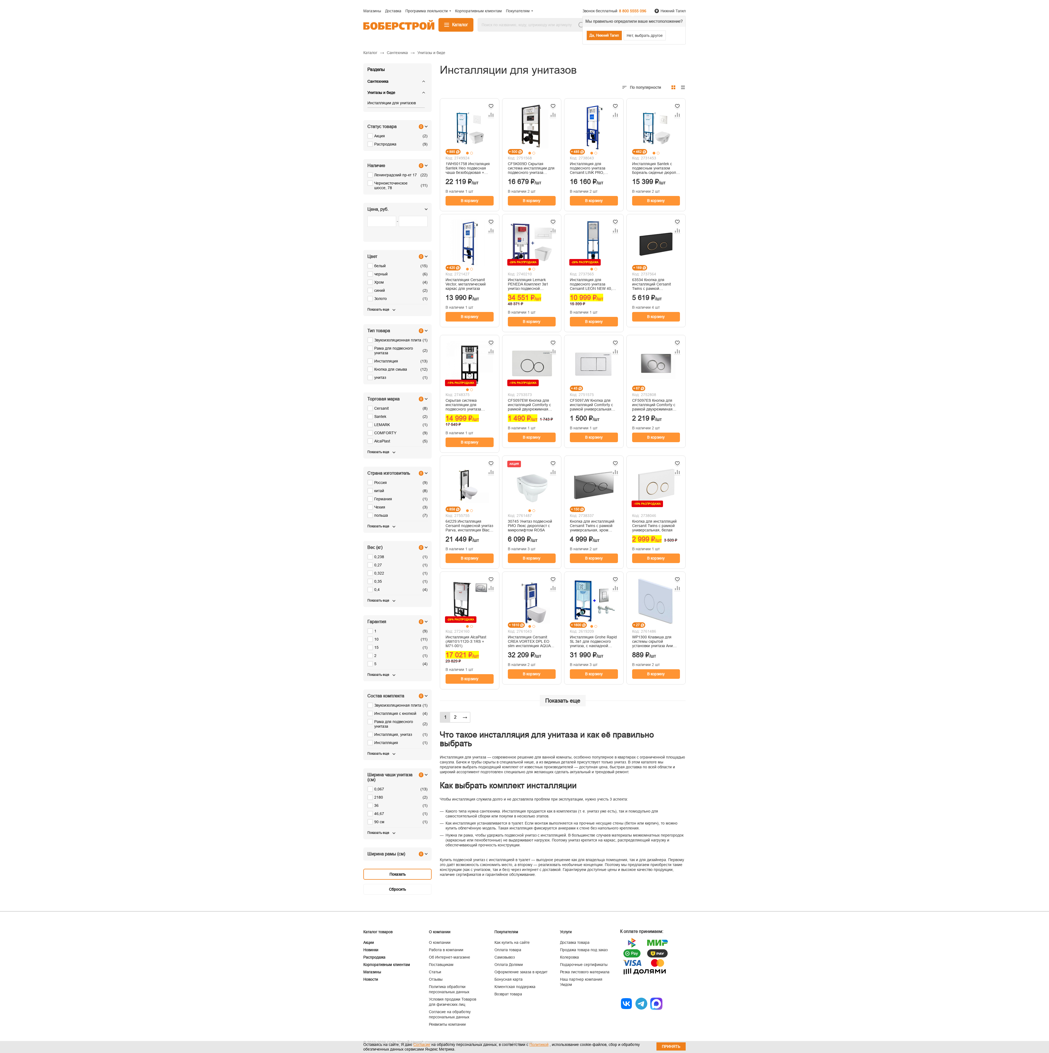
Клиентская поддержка (514, 986)
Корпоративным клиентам (386, 964)
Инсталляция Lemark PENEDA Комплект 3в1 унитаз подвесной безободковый (528, 284)
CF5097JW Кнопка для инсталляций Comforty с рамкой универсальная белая (591, 404)
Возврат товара (508, 994)
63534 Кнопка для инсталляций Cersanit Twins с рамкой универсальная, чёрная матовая (653, 284)
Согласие (421, 1044)
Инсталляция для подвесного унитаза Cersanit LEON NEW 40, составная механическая (592, 284)
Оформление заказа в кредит (520, 972)
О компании (439, 942)
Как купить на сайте (512, 942)
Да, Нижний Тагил (604, 35)
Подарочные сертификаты (584, 964)
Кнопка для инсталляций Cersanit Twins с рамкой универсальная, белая (654, 525)
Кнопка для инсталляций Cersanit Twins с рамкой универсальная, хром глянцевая (592, 525)
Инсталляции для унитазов (391, 103)
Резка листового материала (584, 972)
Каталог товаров (378, 932)
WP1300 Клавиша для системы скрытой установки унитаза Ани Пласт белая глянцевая (653, 641)
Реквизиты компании (447, 1024)
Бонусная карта (508, 979)
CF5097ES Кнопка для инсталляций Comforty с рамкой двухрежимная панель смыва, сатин (653, 404)
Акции (368, 942)
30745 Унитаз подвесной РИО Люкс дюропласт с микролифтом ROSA (530, 525)
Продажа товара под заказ (584, 950)
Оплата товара (507, 950)
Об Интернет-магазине (449, 957)
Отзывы (436, 979)
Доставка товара (575, 942)
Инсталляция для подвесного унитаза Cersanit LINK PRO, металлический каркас (590, 168)
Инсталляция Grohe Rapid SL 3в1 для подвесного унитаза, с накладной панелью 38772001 (593, 641)
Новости (370, 979)
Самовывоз (504, 957)
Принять (671, 1046)
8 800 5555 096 (632, 11)
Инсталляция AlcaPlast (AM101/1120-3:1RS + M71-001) (466, 641)
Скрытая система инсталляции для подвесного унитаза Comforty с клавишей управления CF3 (464, 404)
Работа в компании (446, 950)
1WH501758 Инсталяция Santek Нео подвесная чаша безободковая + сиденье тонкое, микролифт (468, 168)
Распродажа (374, 957)
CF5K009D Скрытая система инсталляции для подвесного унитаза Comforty (531, 168)
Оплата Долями (508, 964)
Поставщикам (441, 964)
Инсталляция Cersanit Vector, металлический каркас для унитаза (466, 284)
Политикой (539, 1044)
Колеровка (569, 957)
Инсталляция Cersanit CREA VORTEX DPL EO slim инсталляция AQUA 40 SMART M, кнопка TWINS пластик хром (529, 641)
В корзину (469, 200)
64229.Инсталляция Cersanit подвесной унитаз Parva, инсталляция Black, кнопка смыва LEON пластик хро (469, 525)
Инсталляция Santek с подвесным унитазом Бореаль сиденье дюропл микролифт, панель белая (655, 168)
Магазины (372, 972)
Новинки (370, 950)
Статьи (435, 972)
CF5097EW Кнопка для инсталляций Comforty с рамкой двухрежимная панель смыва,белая (529, 404)
